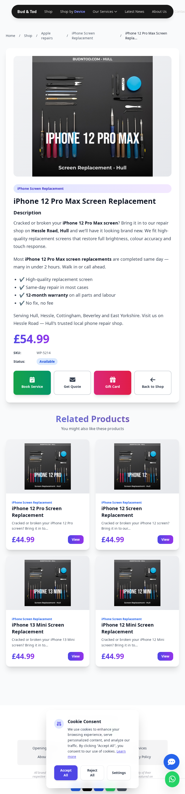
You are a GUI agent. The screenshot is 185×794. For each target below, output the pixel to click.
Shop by (72, 11)
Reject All (92, 772)
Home (10, 35)
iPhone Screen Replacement (83, 35)
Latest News (133, 11)
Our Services (102, 11)
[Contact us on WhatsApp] (172, 777)
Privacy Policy (140, 756)
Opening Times (45, 748)
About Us (158, 11)
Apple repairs (47, 35)
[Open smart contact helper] (171, 760)
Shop (48, 11)
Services (140, 748)
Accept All (66, 772)
